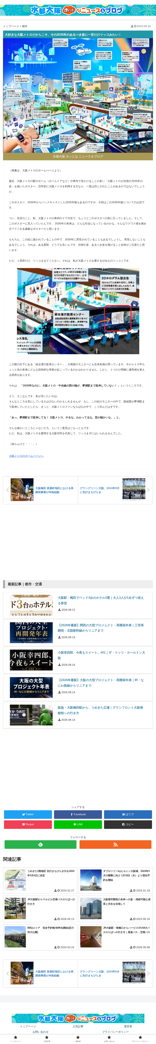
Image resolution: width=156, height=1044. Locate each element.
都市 (24, 26)
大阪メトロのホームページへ (26, 455)
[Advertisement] (78, 540)
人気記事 (78, 1026)
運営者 (128, 1026)
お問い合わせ (41, 1031)
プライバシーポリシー (115, 1031)
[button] (128, 824)
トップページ (11, 26)
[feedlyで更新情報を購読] (40, 844)
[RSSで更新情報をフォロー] (115, 844)
